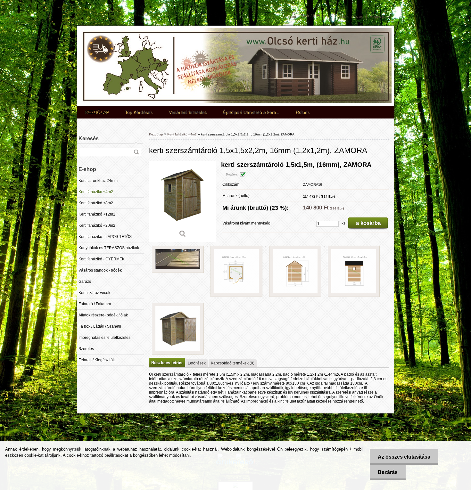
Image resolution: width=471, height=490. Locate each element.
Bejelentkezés (350, 16)
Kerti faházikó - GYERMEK (101, 259)
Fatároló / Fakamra (94, 304)
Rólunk (302, 112)
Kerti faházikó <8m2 (95, 203)
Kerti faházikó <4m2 (95, 192)
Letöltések (197, 363)
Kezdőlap (156, 134)
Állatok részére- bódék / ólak (103, 315)
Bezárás (388, 472)
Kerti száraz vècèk (94, 292)
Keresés (88, 138)
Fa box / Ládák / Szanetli (99, 326)
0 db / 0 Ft (316, 15)
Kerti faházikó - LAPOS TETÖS (105, 236)
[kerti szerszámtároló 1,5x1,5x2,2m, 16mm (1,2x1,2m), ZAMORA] (182, 201)
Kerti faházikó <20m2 (96, 225)
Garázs (84, 281)
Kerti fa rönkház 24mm (98, 180)
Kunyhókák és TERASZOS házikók (108, 248)
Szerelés (86, 349)
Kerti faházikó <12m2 (96, 214)
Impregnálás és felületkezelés (104, 337)
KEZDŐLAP (97, 112)
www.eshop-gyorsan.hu (128, 418)
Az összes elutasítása (404, 457)
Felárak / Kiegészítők (96, 360)
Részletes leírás (166, 362)
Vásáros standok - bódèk (100, 270)
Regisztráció (381, 16)
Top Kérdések (139, 112)
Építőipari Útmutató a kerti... (251, 112)
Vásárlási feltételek (188, 112)
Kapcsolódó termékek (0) (232, 363)
